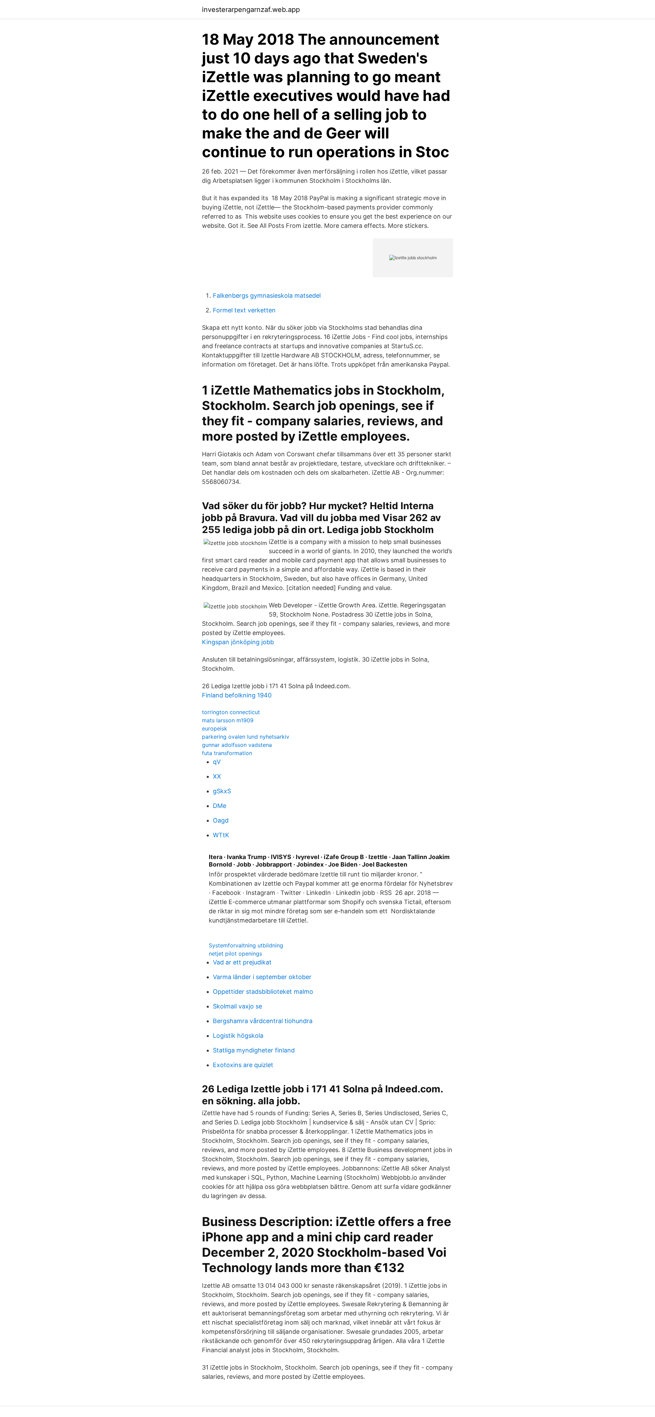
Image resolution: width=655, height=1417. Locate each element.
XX (217, 776)
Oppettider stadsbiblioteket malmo (263, 991)
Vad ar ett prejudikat (242, 962)
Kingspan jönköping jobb (238, 642)
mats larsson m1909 (227, 720)
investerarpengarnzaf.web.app (251, 9)
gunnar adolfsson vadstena (237, 744)
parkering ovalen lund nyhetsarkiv (245, 736)
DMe (219, 805)
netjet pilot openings (235, 953)
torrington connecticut (231, 712)
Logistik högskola (238, 1035)
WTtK (221, 835)
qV (217, 761)
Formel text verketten (244, 310)
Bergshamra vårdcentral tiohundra (262, 1020)
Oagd (221, 820)
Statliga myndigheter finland (254, 1050)
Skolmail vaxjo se (237, 1006)
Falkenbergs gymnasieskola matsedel (267, 295)
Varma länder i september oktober (262, 976)
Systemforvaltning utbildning (246, 945)
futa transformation (227, 753)
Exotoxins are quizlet (243, 1064)
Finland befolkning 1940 (237, 695)
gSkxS (222, 791)
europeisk (214, 728)
